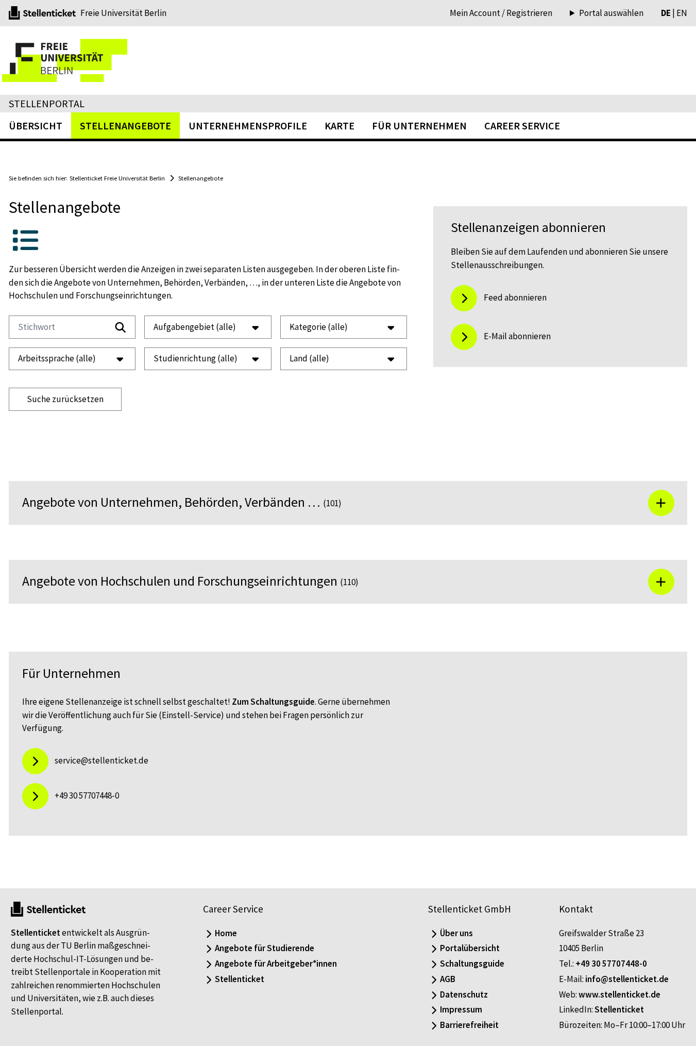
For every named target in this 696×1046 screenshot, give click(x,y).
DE (666, 13)
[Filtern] (120, 327)
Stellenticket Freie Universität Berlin (117, 178)
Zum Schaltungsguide (273, 701)
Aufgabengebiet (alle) (195, 327)
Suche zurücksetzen (65, 399)
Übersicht (35, 125)
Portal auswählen (611, 13)
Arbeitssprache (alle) (57, 358)
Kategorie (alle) (319, 327)
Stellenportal (46, 103)
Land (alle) (309, 358)
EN (681, 13)
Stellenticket (35, 932)
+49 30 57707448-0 (611, 963)
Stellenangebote (200, 178)
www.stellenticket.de (619, 994)
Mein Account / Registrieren (501, 13)
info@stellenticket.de (627, 979)
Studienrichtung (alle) (195, 358)
